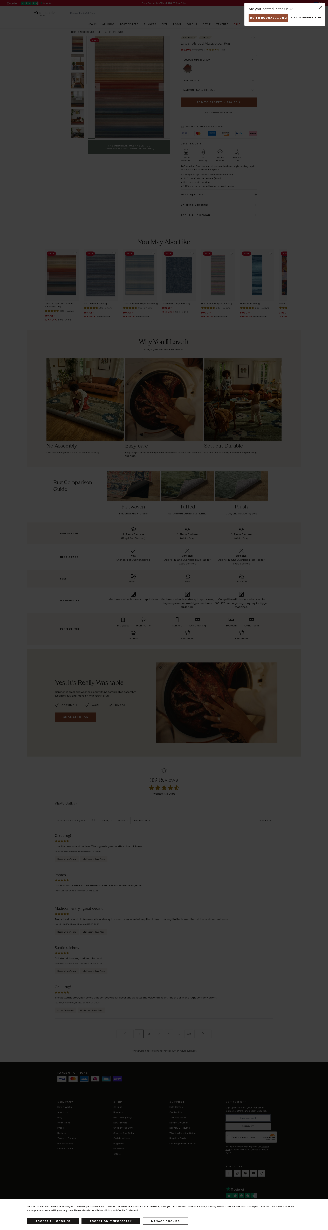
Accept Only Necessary (111, 1221)
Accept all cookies (53, 1221)
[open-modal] (321, 7)
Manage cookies (165, 1221)
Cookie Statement (127, 1210)
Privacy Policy (104, 1210)
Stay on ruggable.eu (305, 17)
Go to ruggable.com (268, 18)
